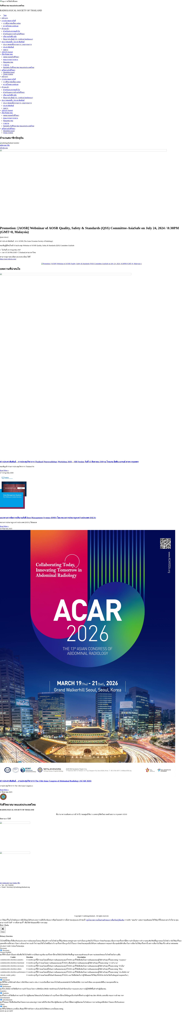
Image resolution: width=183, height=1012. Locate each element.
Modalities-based (9, 72)
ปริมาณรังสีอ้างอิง (10, 36)
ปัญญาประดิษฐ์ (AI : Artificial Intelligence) (18, 39)
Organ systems (8, 74)
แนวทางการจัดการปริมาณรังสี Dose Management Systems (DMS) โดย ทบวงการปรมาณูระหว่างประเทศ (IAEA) (48, 518)
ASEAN (3, 908)
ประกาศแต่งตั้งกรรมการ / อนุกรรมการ (17, 44)
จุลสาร (5, 50)
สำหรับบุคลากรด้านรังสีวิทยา (14, 34)
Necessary (6, 950)
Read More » (4, 470)
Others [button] (2, 1004)
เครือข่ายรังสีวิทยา (8, 70)
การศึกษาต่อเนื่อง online (12, 23)
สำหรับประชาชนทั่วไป (11, 31)
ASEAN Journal (7, 52)
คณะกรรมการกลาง (10, 59)
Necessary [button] (3, 948)
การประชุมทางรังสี (9, 21)
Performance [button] (4, 984)
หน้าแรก (5, 18)
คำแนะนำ (5, 28)
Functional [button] (3, 978)
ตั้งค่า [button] (2, 925)
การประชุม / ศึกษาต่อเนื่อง (9, 895)
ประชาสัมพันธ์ (8, 47)
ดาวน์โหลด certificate (10, 26)
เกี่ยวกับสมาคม (7, 54)
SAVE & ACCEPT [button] (6, 1011)
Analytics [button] (3, 991)
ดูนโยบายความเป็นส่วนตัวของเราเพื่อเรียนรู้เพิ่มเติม (105, 920)
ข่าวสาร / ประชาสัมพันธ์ (9, 904)
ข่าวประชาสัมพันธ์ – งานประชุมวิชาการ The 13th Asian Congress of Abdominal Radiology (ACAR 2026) (45, 781)
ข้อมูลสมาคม (8, 62)
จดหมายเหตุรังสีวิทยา (11, 57)
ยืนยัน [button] (7, 925)
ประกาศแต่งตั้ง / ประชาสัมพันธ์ (13, 42)
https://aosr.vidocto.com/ (8, 259)
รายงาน (6, 65)
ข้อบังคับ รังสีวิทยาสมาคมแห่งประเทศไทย (18, 67)
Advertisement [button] (5, 998)
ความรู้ (2, 900)
